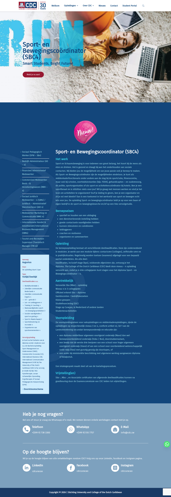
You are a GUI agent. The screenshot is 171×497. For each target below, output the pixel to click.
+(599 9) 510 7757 (85, 432)
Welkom (55, 5)
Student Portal (129, 5)
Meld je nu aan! (33, 74)
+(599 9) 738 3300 (41, 432)
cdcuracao (37, 471)
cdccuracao (82, 471)
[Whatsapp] (167, 444)
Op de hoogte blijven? (46, 452)
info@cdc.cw (127, 432)
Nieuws (102, 5)
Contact (114, 5)
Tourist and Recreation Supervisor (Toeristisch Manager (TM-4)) (33, 242)
